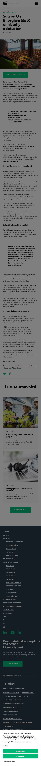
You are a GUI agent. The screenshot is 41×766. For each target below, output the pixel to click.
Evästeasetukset (9, 761)
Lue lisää (5, 746)
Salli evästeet (20, 751)
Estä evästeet (20, 756)
